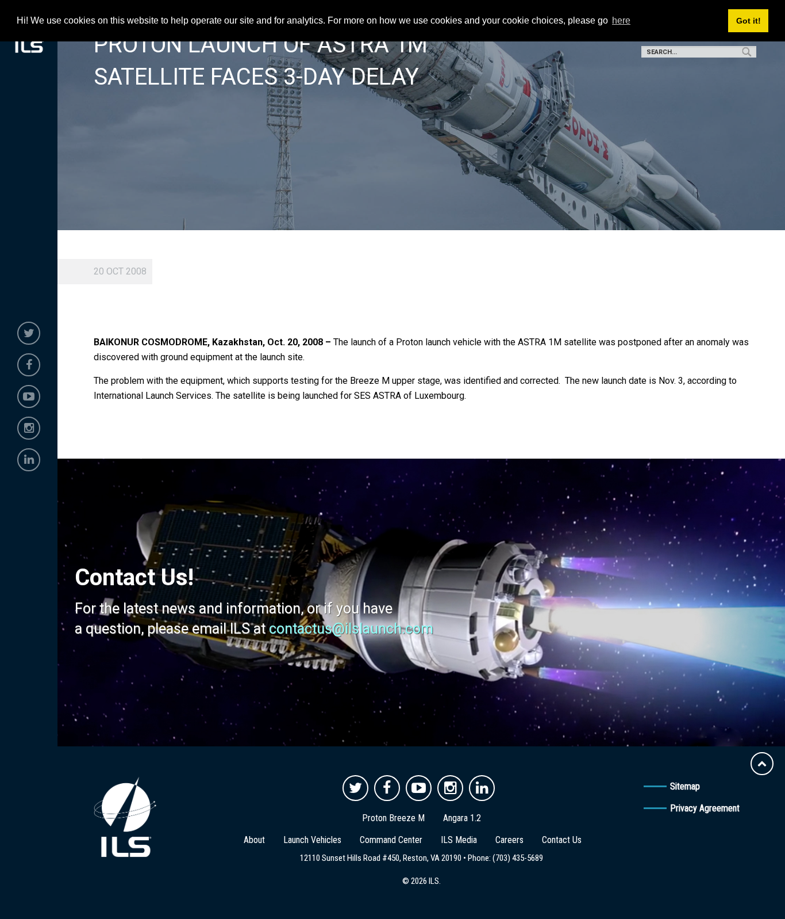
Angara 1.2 (462, 818)
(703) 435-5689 (517, 858)
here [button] (621, 20)
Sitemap (685, 786)
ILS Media (459, 839)
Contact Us (562, 839)
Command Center (391, 839)
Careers (509, 839)
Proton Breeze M (393, 818)
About (254, 839)
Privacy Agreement (705, 808)
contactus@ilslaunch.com (351, 628)
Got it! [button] (748, 20)
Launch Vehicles (312, 839)
